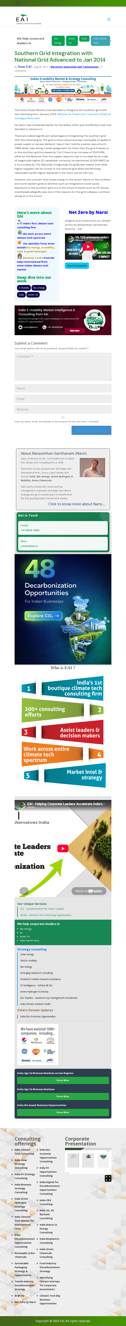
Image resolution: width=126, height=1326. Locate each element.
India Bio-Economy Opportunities (38, 1016)
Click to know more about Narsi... (77, 503)
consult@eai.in (29, 546)
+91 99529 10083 (30, 530)
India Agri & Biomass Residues (35, 1089)
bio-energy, (33, 247)
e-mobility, (48, 247)
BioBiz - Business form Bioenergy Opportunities (45, 915)
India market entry (100, 40)
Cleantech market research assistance (40, 979)
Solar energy (27, 954)
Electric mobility (28, 960)
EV (21, 932)
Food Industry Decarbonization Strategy (50, 1267)
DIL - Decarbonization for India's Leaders (42, 908)
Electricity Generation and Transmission (74, 66)
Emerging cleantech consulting (36, 972)
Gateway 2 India (33, 257)
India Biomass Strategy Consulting (23, 1188)
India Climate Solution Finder (35, 1003)
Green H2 (72, 40)
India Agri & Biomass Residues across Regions (45, 1073)
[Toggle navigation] (18, 3)
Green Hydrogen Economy (34, 991)
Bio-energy (57, 40)
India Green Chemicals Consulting (46, 1253)
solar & (21, 251)
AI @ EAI (19, 1295)
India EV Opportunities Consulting (48, 1171)
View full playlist (77, 265)
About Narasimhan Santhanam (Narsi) (54, 453)
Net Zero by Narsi (25, 1302)
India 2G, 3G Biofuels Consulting (47, 1214)
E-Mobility (24, 287)
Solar (84, 38)
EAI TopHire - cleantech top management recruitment (48, 997)
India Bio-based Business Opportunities (41, 1105)
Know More (63, 1080)
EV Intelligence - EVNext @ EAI (36, 985)
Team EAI (25, 66)
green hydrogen (36, 251)
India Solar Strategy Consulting (21, 1164)
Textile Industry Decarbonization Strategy (25, 1285)
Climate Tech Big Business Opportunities (50, 1299)
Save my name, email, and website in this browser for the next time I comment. (57, 421)
